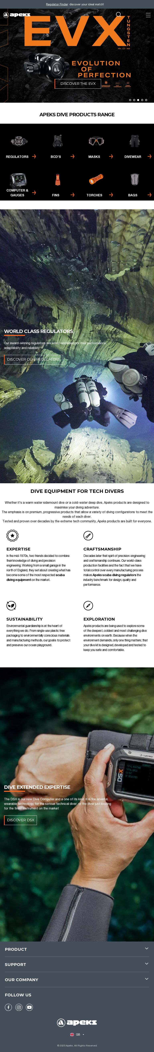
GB (78, 1034)
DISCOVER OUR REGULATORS (33, 359)
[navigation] (77, 951)
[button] (130, 100)
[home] (77, 1023)
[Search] (118, 15)
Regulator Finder (57, 4)
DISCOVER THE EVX (77, 83)
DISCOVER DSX (20, 820)
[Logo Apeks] (16, 15)
